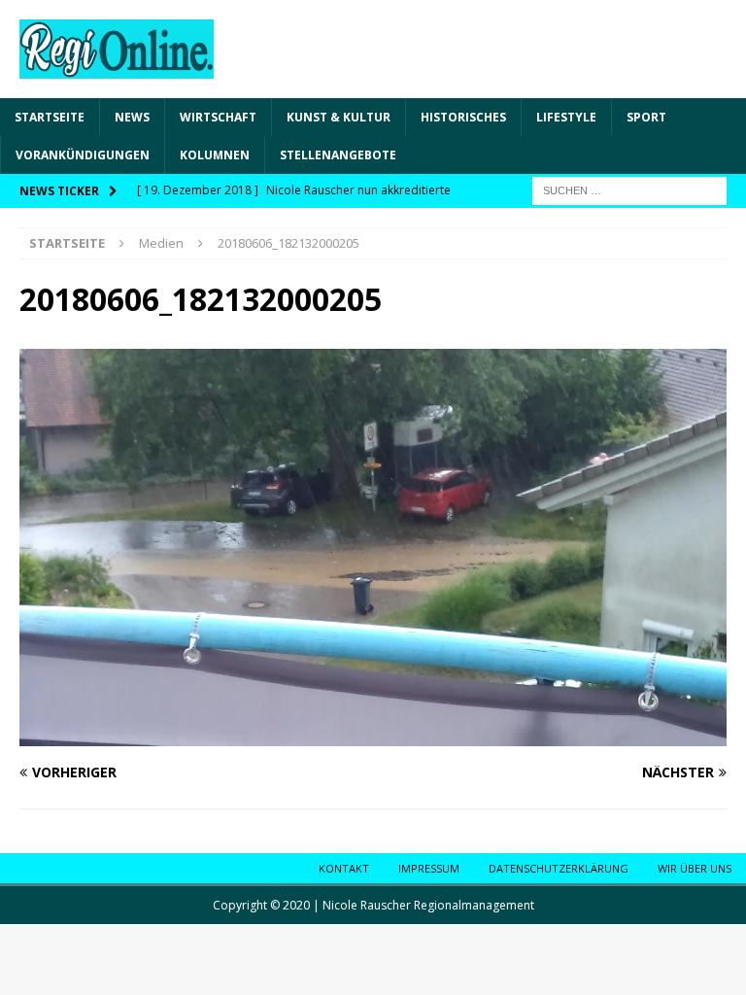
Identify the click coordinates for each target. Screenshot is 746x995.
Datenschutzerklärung (558, 868)
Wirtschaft (218, 117)
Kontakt (344, 868)
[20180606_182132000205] (373, 735)
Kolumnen (215, 155)
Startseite (50, 117)
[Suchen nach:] (629, 190)
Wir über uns (694, 868)
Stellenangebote (338, 155)
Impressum (428, 868)
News (132, 117)
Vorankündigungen (83, 155)
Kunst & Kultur (338, 117)
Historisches (463, 117)
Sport (646, 117)
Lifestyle (566, 117)
